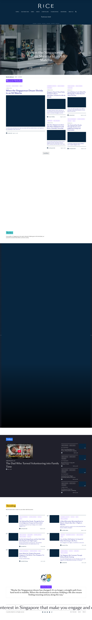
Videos (38, 11)
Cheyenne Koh (73, 148)
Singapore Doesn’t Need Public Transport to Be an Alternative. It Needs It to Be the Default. (56, 94)
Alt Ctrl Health (64, 447)
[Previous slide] (1, 50)
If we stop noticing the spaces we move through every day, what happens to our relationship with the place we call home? (72, 559)
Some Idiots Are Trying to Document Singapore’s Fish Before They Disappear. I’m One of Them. (31, 555)
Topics (17, 11)
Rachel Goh (72, 115)
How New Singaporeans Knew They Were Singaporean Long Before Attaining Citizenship (55, 126)
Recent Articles (10, 77)
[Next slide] (91, 50)
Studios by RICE (54, 11)
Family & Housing (65, 445)
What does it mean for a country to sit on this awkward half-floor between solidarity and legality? (73, 527)
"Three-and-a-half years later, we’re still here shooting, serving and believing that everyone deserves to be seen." (76, 110)
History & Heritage (37, 534)
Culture (20, 77)
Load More (46, 153)
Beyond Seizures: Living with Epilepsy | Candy (67, 463)
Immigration (49, 120)
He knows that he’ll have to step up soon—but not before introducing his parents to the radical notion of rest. (30, 543)
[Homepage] (46, 6)
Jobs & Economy (23, 536)
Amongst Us (69, 90)
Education (63, 534)
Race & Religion (57, 120)
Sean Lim (44, 67)
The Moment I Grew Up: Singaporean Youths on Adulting (68, 490)
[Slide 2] (44, 23)
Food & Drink (30, 534)
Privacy (84, 612)
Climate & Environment (39, 216)
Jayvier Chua (65, 545)
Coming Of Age (9, 88)
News (16, 77)
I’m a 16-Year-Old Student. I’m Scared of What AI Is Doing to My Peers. (71, 540)
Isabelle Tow (24, 546)
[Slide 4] (53, 23)
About (79, 612)
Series (32, 11)
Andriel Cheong (25, 561)
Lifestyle (29, 536)
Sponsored (64, 458)
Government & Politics (49, 216)
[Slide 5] (57, 23)
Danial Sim (65, 562)
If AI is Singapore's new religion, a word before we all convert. (72, 542)
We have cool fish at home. (24, 558)
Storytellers (45, 11)
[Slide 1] (39, 23)
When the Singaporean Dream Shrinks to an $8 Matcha (24, 92)
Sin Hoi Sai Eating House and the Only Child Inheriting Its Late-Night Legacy (32, 540)
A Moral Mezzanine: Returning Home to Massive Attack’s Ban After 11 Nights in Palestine (71, 522)
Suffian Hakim (65, 530)
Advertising (64, 11)
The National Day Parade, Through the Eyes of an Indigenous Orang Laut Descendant (74, 127)
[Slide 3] (48, 23)
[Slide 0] (35, 23)
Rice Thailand (73, 612)
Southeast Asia (25, 11)
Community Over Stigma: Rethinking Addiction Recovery (68, 476)
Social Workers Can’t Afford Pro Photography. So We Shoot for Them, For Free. (76, 93)
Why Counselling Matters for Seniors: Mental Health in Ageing (68, 450)
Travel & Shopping (64, 518)
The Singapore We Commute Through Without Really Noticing (71, 556)
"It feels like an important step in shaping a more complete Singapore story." (75, 144)
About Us (71, 11)
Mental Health (72, 445)
